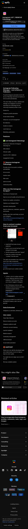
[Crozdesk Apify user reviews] (21, 494)
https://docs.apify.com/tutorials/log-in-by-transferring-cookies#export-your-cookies (13, 265)
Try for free (14, 26)
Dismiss (17, 525)
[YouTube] (16, 470)
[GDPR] (11, 480)
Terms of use (14, 511)
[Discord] (20, 470)
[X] (7, 470)
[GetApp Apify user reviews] (5, 489)
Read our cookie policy (9, 522)
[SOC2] (17, 480)
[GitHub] (12, 470)
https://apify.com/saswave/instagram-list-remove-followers (13, 219)
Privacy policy (14, 515)
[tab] (6, 83)
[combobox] (14, 29)
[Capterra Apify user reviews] (21, 489)
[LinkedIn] (3, 470)
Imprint (14, 508)
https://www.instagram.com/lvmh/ (14, 293)
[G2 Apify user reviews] (7, 494)
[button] (14, 433)
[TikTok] (25, 470)
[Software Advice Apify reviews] (12, 489)
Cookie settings (8, 525)
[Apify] (6, 3)
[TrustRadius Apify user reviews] (14, 494)
